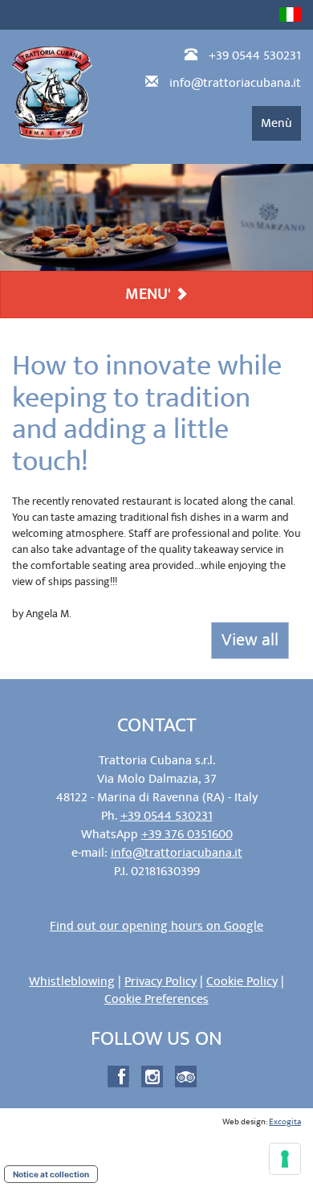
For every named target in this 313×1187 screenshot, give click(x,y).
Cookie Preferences (156, 998)
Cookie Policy (242, 981)
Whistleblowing (72, 981)
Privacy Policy (160, 981)
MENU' (150, 294)
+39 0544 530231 (255, 55)
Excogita (285, 1122)
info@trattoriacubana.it (235, 82)
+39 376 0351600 (187, 834)
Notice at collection (51, 1174)
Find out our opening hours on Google (156, 925)
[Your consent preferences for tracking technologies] (285, 1159)
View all (250, 640)
